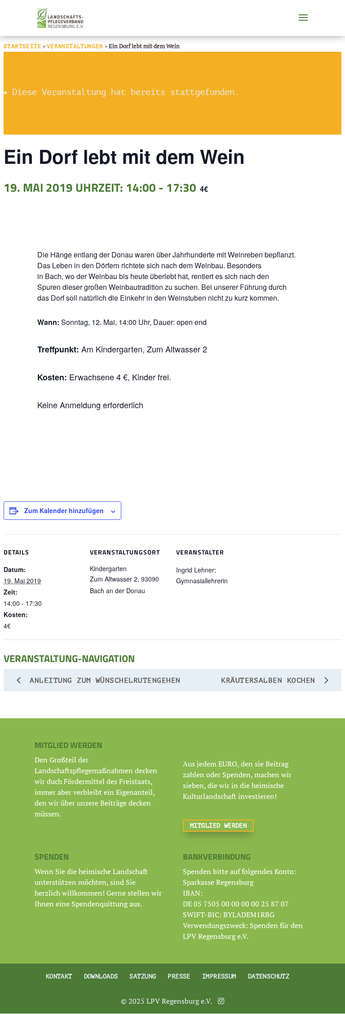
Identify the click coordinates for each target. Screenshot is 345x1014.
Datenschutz (269, 976)
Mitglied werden (218, 825)
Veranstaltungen (75, 46)
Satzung (142, 976)
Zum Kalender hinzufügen (64, 510)
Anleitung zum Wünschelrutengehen (103, 680)
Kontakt (59, 976)
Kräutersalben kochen (270, 680)
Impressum (219, 976)
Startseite (22, 46)
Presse (179, 976)
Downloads (101, 976)
